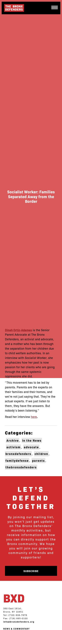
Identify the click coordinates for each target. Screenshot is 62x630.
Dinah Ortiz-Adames (18, 330)
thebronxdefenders (21, 467)
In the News (31, 440)
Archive (12, 440)
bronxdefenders (18, 454)
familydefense (17, 460)
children (41, 454)
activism (13, 447)
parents (38, 460)
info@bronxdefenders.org (18, 621)
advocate (31, 447)
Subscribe (31, 571)
